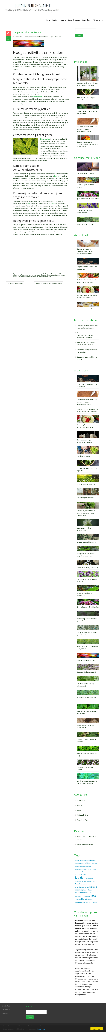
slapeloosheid (26, 276)
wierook (94, 902)
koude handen (89, 875)
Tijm (82, 899)
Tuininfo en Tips (98, 20)
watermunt (88, 902)
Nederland (78, 884)
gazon (85, 869)
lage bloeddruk (89, 878)
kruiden (38, 275)
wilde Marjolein (37, 96)
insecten (86, 872)
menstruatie (78, 881)
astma (83, 863)
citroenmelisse (33, 274)
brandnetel (94, 863)
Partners (5, 1013)
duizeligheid (40, 274)
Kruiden (54, 20)
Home (48, 20)
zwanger (48, 276)
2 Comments (57, 37)
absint (82, 860)
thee (93, 896)
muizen (93, 881)
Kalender (63, 20)
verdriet (36, 276)
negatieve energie (87, 884)
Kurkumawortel (50, 275)
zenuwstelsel (42, 276)
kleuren (82, 875)
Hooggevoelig (49, 274)
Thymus (78, 899)
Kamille (56, 176)
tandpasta (87, 896)
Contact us (6, 1006)
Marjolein (57, 275)
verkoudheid (80, 902)
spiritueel (77, 896)
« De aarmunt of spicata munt (15, 283)
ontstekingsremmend (82, 887)
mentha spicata (86, 881)
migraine (63, 275)
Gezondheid (86, 20)
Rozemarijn (52, 203)
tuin (86, 898)
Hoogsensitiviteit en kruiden (27, 32)
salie (28, 203)
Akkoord (96, 1028)
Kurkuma (43, 275)
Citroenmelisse (45, 139)
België (89, 863)
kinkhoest (77, 875)
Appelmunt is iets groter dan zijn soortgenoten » (48, 283)
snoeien (89, 893)
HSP (30, 275)
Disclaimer (6, 1009)
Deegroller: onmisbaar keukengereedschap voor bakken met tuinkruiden (85, 335)
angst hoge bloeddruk (22, 274)
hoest (81, 872)
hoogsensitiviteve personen (20, 275)
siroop (90, 890)
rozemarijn (16, 276)
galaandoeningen (79, 869)
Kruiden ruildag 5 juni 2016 (86, 844)
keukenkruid (92, 872)
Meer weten (41, 1029)
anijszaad (87, 860)
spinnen (94, 893)
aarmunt (78, 860)
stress (32, 276)
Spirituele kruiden (74, 20)
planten (93, 886)
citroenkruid (78, 866)
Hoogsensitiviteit (57, 274)
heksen (91, 868)
